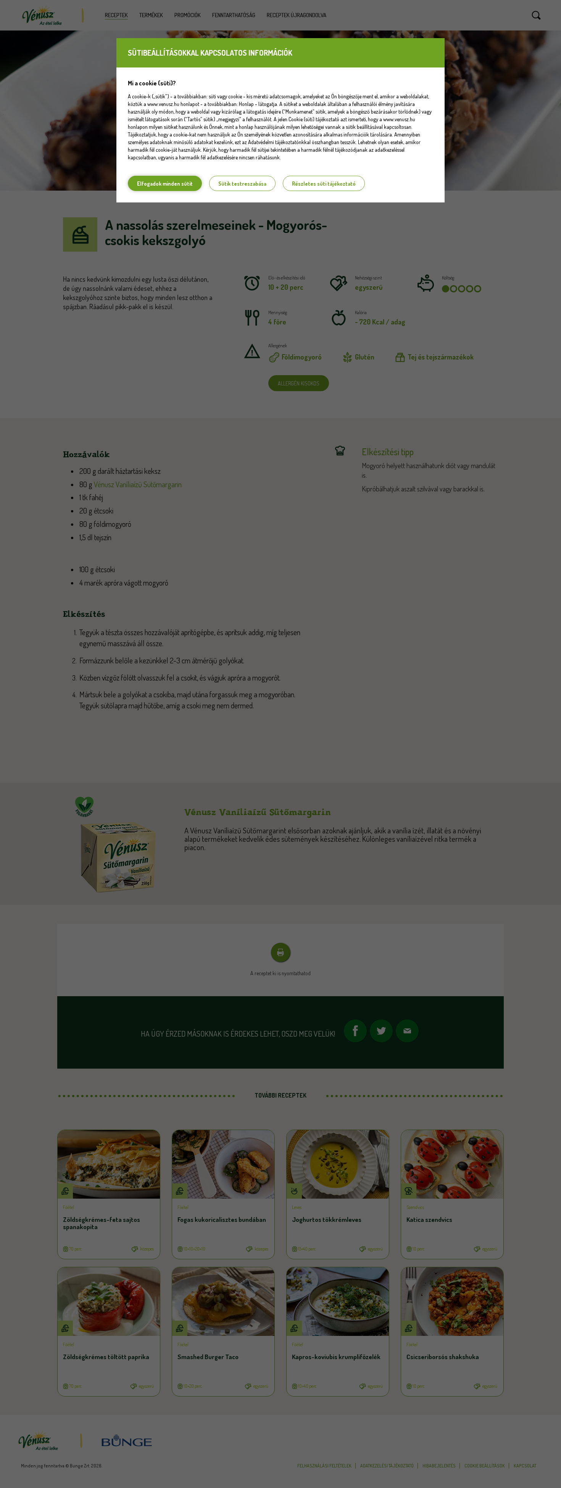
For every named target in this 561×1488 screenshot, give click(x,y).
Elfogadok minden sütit (165, 183)
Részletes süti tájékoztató (324, 183)
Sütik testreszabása (242, 183)
